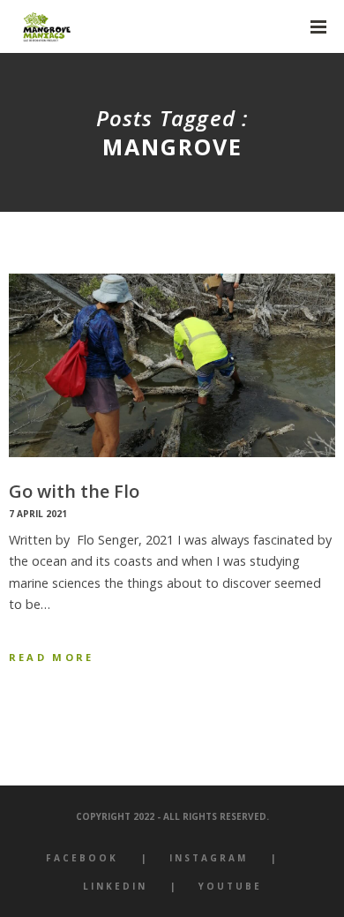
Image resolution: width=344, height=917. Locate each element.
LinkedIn (115, 886)
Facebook (82, 858)
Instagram (208, 858)
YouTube (230, 886)
